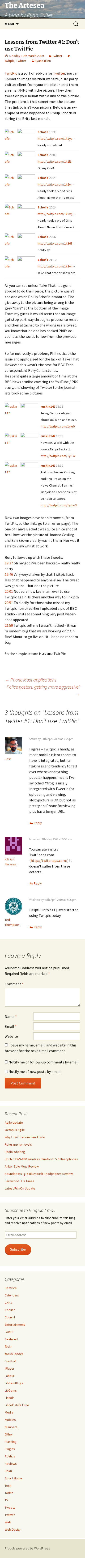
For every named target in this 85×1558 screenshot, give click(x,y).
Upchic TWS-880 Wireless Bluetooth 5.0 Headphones (41, 1159)
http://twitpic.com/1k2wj (55, 214)
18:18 (59, 406)
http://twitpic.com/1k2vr (55, 184)
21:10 (52, 260)
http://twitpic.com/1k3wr (55, 266)
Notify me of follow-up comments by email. (43, 1062)
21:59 (9, 625)
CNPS (8, 1302)
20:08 (52, 155)
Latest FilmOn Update (20, 1188)
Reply (38, 823)
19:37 (9, 563)
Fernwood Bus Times (19, 1181)
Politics (10, 1456)
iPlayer (9, 1368)
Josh (8, 759)
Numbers (11, 1427)
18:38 (59, 436)
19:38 (52, 132)
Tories (9, 1493)
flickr (8, 1346)
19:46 (9, 574)
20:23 (52, 178)
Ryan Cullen (43, 61)
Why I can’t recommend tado (25, 1137)
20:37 (52, 237)
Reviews (11, 1463)
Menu (9, 23)
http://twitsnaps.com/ (49, 860)
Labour (9, 1376)
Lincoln (9, 1398)
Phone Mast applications (30, 680)
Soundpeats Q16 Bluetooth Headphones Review (39, 1174)
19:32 (59, 465)
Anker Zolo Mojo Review (22, 1166)
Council (10, 1317)
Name (11, 1016)
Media (9, 1412)
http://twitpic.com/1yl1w (58, 456)
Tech (8, 1485)
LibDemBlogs (14, 1383)
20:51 (9, 602)
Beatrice (11, 1288)
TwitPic (11, 73)
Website (11, 1036)
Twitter (57, 56)
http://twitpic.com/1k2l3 (55, 161)
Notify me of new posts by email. (34, 1071)
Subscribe (18, 1249)
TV (6, 1500)
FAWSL (9, 1332)
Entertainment (15, 1324)
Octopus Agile (15, 1130)
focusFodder (14, 1354)
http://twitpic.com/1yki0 (58, 426)
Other (9, 1434)
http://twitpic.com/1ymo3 (59, 505)
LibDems (11, 1390)
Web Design (13, 1529)
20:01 (9, 591)
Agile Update (14, 1122)
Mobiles (10, 1420)
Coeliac (10, 1310)
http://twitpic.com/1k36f (55, 243)
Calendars (12, 1295)
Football (10, 1361)
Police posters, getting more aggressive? (43, 690)
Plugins (10, 1449)
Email (11, 1026)
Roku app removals (18, 1144)
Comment (14, 984)
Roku (8, 1471)
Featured (11, 1339)
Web (8, 1522)
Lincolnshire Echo (17, 1405)
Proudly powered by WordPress (27, 1548)
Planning (11, 1441)
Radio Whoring (15, 1152)
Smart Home (13, 1478)
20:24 (52, 207)
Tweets (10, 1507)
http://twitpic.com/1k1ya (55, 138)
